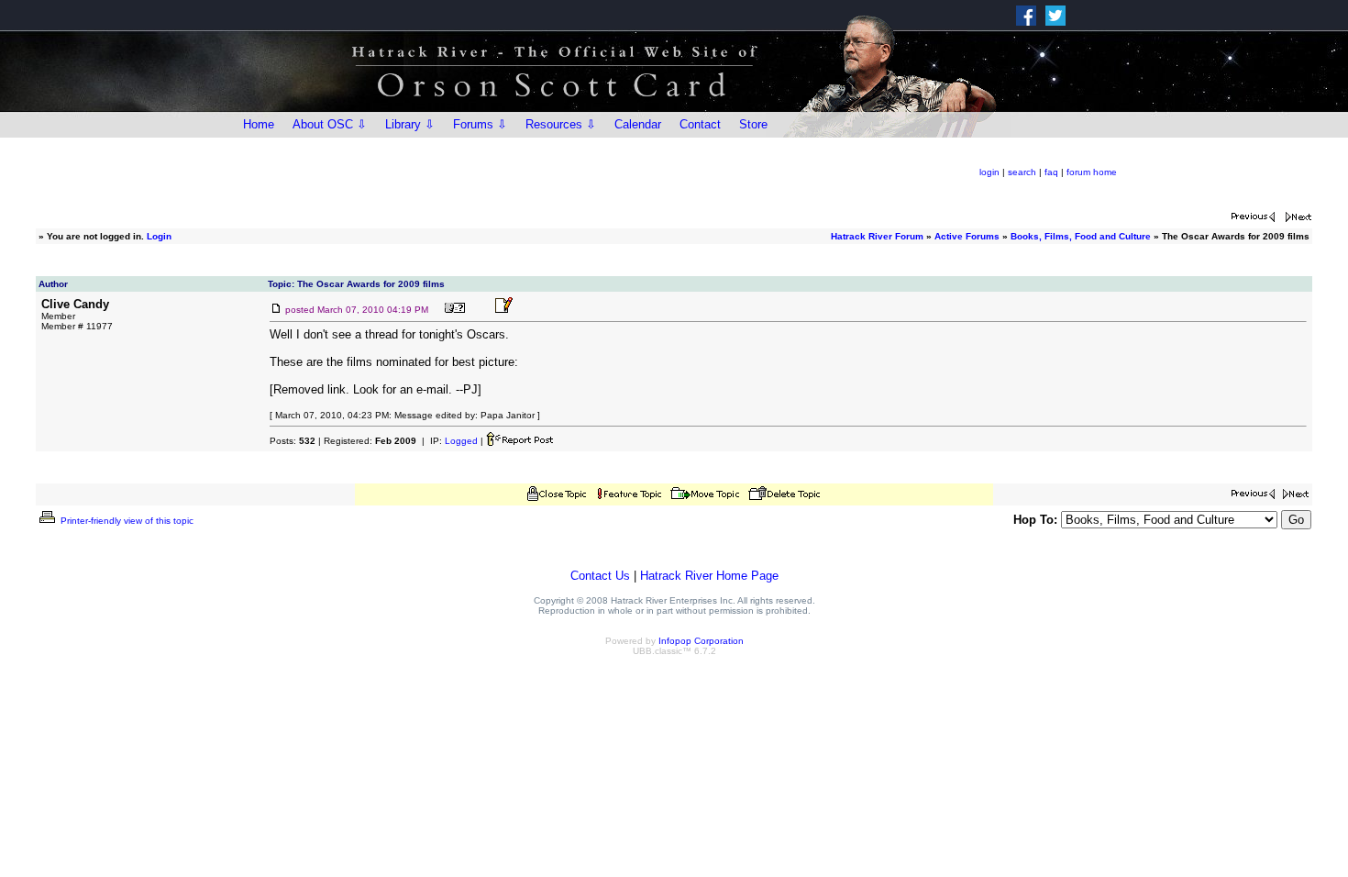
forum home (1091, 172)
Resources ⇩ (560, 124)
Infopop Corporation (701, 641)
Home (258, 124)
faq (1051, 172)
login (989, 172)
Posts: (292, 441)
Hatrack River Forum (877, 236)
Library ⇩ (410, 124)
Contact (700, 124)
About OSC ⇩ (330, 124)
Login (159, 236)
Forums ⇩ (480, 124)
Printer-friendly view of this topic (125, 521)
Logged (461, 441)
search (1022, 172)
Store (753, 124)
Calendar (637, 124)
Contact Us (600, 576)
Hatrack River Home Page (709, 576)
